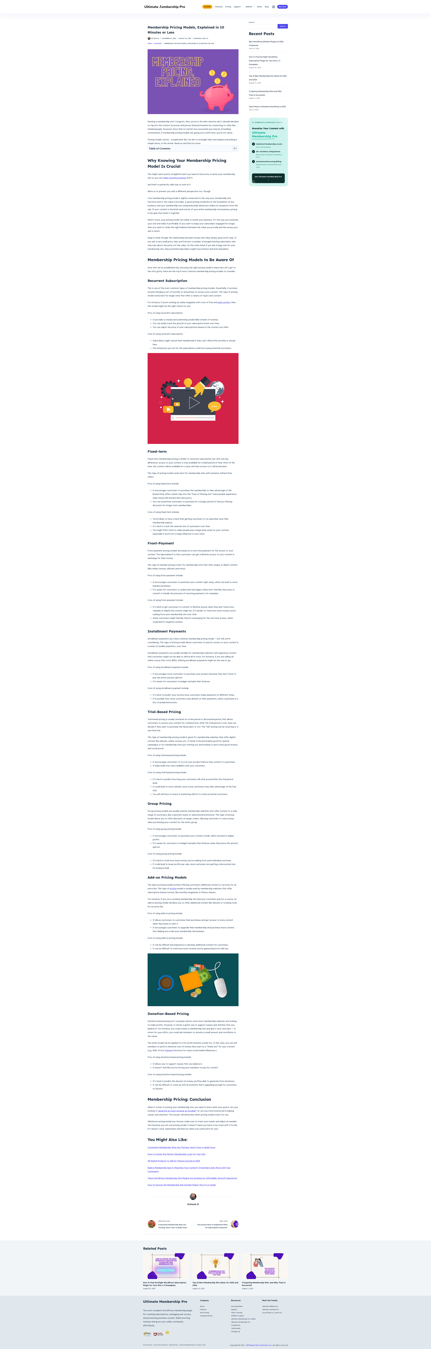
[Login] (273, 6)
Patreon (169, 1050)
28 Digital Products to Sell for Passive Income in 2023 (174, 1161)
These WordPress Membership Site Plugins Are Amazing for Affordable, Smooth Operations (192, 1178)
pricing (173, 888)
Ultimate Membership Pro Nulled (243, 1319)
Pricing (228, 7)
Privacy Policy (148, 1345)
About (202, 1306)
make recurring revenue (174, 178)
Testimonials (235, 1328)
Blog (267, 7)
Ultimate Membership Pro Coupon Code (192, 1345)
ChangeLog (235, 1331)
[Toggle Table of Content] (233, 148)
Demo (259, 7)
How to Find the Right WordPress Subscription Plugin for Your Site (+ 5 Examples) (264, 61)
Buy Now (282, 7)
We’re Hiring (204, 1313)
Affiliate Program (237, 1316)
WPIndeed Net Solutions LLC (259, 1345)
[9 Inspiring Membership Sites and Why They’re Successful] (265, 1266)
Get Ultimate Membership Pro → (268, 178)
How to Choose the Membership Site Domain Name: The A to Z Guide (182, 1185)
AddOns (249, 7)
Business (197, 38)
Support (237, 7)
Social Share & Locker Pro (272, 1313)
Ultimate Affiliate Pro (270, 1306)
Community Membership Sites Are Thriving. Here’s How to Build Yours (181, 1147)
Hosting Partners (206, 1316)
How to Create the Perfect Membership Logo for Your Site (177, 1154)
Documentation (237, 1306)
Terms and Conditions (161, 1345)
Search (252, 22)
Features (218, 7)
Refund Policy (173, 1345)
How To (205, 38)
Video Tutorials (236, 1313)
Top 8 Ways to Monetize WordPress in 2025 (267, 106)
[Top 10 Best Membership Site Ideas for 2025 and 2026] (215, 1266)
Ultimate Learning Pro (270, 1310)
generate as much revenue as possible (177, 1111)
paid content (224, 302)
